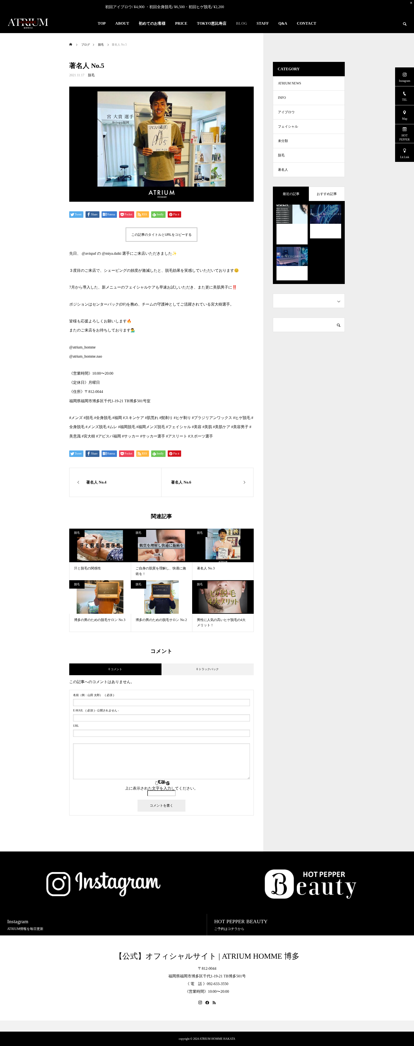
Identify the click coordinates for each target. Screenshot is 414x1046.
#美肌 (207, 427)
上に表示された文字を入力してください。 (161, 788)
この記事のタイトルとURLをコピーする (161, 234)
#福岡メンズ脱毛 (150, 427)
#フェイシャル (178, 427)
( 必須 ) (93, 695)
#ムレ (112, 427)
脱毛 (91, 75)
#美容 (196, 427)
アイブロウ (286, 112)
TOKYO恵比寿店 (211, 23)
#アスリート (176, 436)
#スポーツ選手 (200, 436)
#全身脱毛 (102, 418)
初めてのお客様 (152, 23)
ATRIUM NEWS (289, 83)
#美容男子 (239, 427)
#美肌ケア (221, 427)
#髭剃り (166, 418)
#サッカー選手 (152, 436)
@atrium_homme (82, 347)
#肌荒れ (151, 418)
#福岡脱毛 (126, 427)
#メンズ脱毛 (96, 427)
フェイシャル (288, 126)
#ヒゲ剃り (182, 418)
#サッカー (130, 436)
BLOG (241, 23)
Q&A (282, 23)
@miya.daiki (111, 253)
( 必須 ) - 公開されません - (96, 710)
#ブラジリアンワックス (212, 418)
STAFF (263, 23)
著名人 (283, 169)
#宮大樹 (88, 436)
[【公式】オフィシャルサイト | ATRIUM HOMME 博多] (28, 23)
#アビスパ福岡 (108, 436)
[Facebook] (207, 1002)
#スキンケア (133, 418)
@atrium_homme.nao (85, 356)
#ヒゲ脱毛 (241, 418)
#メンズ (76, 418)
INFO (282, 98)
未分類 (283, 141)
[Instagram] (200, 1002)
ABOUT (122, 23)
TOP (102, 23)
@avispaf (89, 253)
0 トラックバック (207, 669)
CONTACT (306, 23)
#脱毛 (88, 418)
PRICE (181, 23)
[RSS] (214, 1002)
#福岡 (117, 418)
